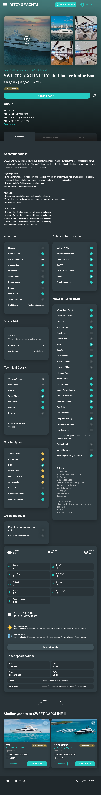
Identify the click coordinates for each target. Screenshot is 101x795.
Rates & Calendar (50, 647)
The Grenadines (53, 628)
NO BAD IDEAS (61, 745)
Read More (9, 124)
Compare (13, 764)
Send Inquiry (47, 95)
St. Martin (41, 628)
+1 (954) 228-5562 (87, 781)
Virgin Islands (25, 70)
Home (6, 70)
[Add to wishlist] (94, 95)
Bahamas (31, 628)
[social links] (7, 781)
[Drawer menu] (5, 5)
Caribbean (14, 70)
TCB (8, 745)
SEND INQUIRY (37, 764)
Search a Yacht (67, 4)
